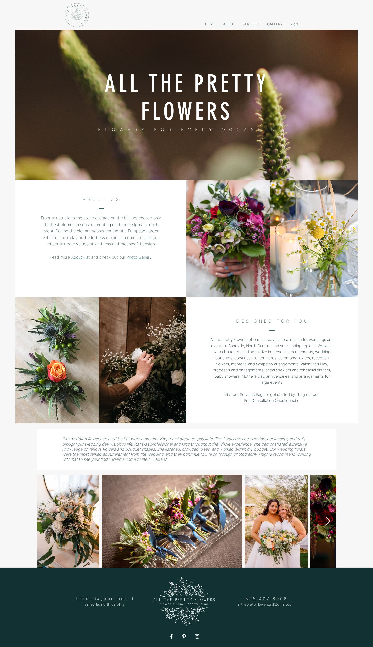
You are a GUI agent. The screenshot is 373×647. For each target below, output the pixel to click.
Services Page (252, 394)
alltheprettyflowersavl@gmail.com (266, 604)
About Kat (80, 257)
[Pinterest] (184, 636)
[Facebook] (171, 636)
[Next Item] (328, 521)
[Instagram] (197, 636)
